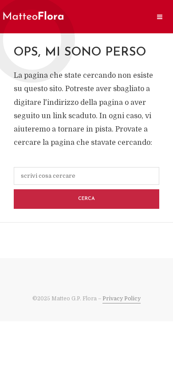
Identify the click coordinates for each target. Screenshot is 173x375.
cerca (86, 198)
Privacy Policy (121, 298)
